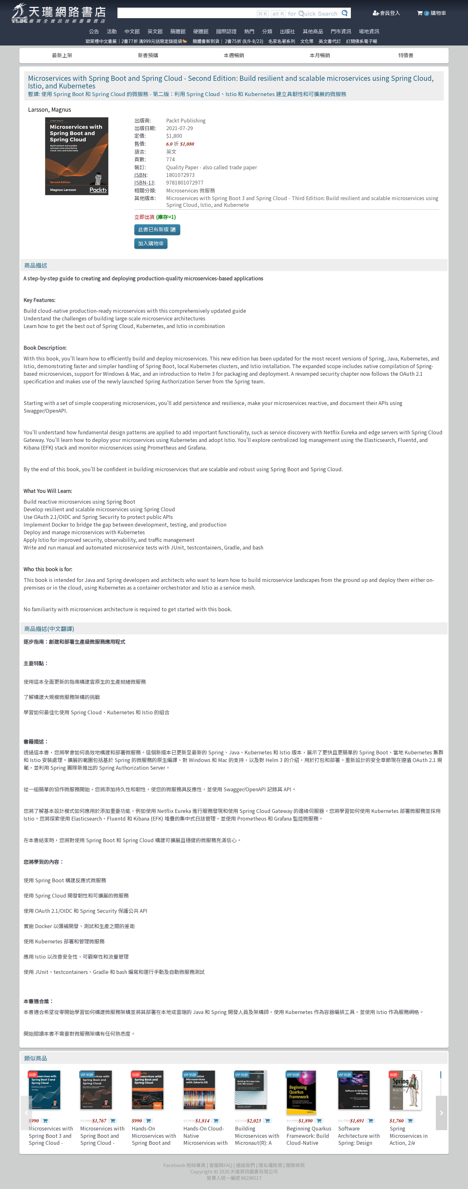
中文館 (132, 31)
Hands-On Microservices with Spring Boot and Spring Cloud (154, 1138)
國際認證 (226, 31)
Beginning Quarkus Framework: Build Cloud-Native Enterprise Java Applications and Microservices (309, 1146)
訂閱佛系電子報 (361, 41)
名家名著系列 (281, 41)
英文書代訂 (330, 41)
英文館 (155, 31)
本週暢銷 (234, 55)
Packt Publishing (186, 120)
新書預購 (148, 55)
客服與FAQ (220, 1165)
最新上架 (62, 55)
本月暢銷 (320, 55)
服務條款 (295, 1165)
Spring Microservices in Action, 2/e (409, 1135)
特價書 (406, 55)
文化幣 (307, 41)
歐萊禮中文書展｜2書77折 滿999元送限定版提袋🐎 (137, 41)
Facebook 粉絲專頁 (184, 1165)
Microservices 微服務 (190, 190)
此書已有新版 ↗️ (157, 229)
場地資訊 (369, 31)
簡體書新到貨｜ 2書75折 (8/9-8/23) (228, 41)
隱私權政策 (270, 1165)
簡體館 (178, 31)
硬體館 (201, 31)
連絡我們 (245, 1165)
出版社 (287, 31)
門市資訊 (341, 31)
